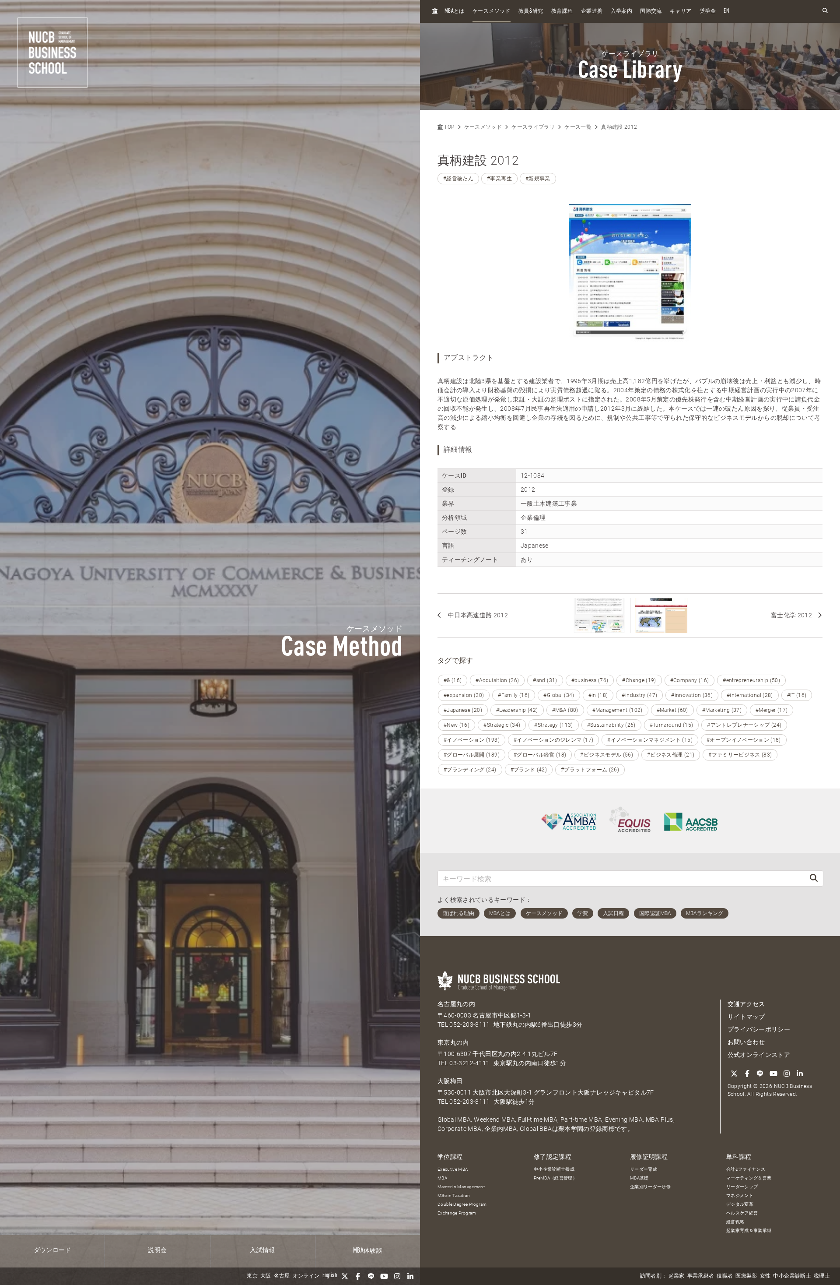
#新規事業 (537, 179)
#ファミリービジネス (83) (740, 755)
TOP (448, 127)
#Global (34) (558, 695)
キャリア (680, 11)
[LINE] (371, 1276)
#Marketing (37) (722, 710)
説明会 (157, 1250)
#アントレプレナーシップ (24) (744, 725)
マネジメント (739, 1195)
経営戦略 (735, 1221)
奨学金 (708, 11)
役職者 (725, 1276)
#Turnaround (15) (671, 725)
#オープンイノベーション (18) (744, 740)
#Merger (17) (772, 710)
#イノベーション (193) (472, 740)
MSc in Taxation (454, 1195)
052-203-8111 (469, 1024)
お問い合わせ (746, 1042)
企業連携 (591, 11)
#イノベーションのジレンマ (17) (553, 740)
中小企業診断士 (792, 1276)
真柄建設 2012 (619, 127)
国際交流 (651, 11)
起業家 (676, 1276)
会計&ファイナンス (745, 1169)
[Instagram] (397, 1276)
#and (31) (545, 680)
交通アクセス (746, 1003)
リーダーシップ (742, 1186)
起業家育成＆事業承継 (749, 1230)
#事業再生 (499, 179)
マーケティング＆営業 (749, 1178)
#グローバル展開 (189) (472, 755)
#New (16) (456, 725)
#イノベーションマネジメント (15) (650, 740)
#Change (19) (639, 680)
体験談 (367, 1250)
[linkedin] (410, 1276)
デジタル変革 (739, 1204)
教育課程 (562, 11)
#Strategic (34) (501, 725)
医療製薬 (746, 1276)
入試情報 (262, 1250)
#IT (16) (797, 695)
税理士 (822, 1276)
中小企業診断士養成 (554, 1169)
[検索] (814, 878)
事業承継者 (700, 1276)
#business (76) (590, 680)
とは (454, 11)
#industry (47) (639, 695)
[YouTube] (384, 1276)
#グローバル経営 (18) (540, 755)
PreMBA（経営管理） (555, 1178)
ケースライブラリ (533, 127)
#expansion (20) (464, 695)
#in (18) (598, 695)
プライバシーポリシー (759, 1029)
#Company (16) (689, 680)
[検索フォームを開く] (825, 11)
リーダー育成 (643, 1169)
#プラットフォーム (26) (590, 770)
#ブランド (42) (529, 770)
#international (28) (750, 695)
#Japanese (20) (463, 710)
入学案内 (621, 11)
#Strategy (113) (553, 725)
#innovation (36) (692, 695)
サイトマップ (746, 1016)
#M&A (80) (565, 710)
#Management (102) (617, 710)
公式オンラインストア (759, 1054)
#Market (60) (672, 710)
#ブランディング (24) (470, 770)
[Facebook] (357, 1276)
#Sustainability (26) (611, 725)
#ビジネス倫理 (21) (670, 755)
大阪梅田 (450, 1080)
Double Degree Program (462, 1204)
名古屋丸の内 (456, 1003)
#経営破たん (458, 179)
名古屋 (282, 1276)
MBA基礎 (639, 1178)
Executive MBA (453, 1169)
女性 (765, 1276)
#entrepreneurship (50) (751, 680)
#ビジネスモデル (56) (606, 755)
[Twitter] (344, 1276)
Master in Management (461, 1186)
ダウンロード (52, 1250)
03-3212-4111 (469, 1063)
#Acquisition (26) (497, 680)
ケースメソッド (491, 11)
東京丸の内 (453, 1042)
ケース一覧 (578, 127)
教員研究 (530, 11)
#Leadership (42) (517, 710)
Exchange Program (457, 1213)
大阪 (265, 1276)
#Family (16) (513, 695)
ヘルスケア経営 (742, 1213)
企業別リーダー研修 (650, 1186)
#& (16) (453, 680)
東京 (252, 1276)
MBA (442, 1178)
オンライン (306, 1276)
